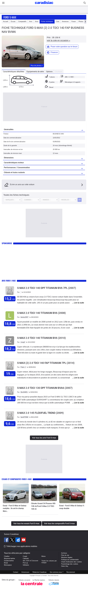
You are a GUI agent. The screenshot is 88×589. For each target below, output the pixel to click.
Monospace (8, 565)
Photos (81, 21)
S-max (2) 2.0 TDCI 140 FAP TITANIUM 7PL (45, 362)
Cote (57, 21)
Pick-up (25, 563)
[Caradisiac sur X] (12, 540)
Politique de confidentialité (70, 559)
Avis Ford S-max (9, 280)
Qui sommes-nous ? (56, 572)
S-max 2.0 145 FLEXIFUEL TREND (40, 412)
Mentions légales (66, 557)
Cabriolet (26, 558)
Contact (15, 572)
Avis (30, 21)
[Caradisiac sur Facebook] (6, 540)
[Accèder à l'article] (16, 493)
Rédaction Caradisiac (40, 572)
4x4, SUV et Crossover (30, 560)
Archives (64, 553)
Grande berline (9, 560)
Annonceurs (25, 572)
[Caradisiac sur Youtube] (23, 540)
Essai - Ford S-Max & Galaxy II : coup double (72, 507)
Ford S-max (9, 17)
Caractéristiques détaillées (13, 71)
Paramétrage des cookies (69, 564)
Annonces (65, 21)
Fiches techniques (47, 21)
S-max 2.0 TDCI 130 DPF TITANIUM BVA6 (45, 387)
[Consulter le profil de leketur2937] (10, 320)
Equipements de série (35, 71)
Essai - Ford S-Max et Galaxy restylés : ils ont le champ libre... (14, 508)
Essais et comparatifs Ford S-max (17, 479)
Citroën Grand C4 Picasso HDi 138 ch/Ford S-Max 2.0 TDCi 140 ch (43, 506)
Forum (74, 21)
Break (6, 563)
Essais (13, 21)
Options (49, 71)
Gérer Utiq (64, 566)
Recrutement (70, 572)
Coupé (25, 556)
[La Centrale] (32, 586)
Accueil (5, 21)
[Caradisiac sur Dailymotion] (18, 540)
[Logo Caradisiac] (44, 5)
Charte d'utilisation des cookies (71, 562)
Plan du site (65, 555)
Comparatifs (22, 21)
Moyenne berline (9, 558)
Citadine (6, 556)
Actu (36, 21)
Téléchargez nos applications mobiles (21, 546)
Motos (43, 556)
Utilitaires (26, 565)
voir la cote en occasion (58, 40)
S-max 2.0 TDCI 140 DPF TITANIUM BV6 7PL (46, 288)
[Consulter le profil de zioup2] (10, 345)
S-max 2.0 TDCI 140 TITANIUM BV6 (41, 313)
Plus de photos (37, 65)
